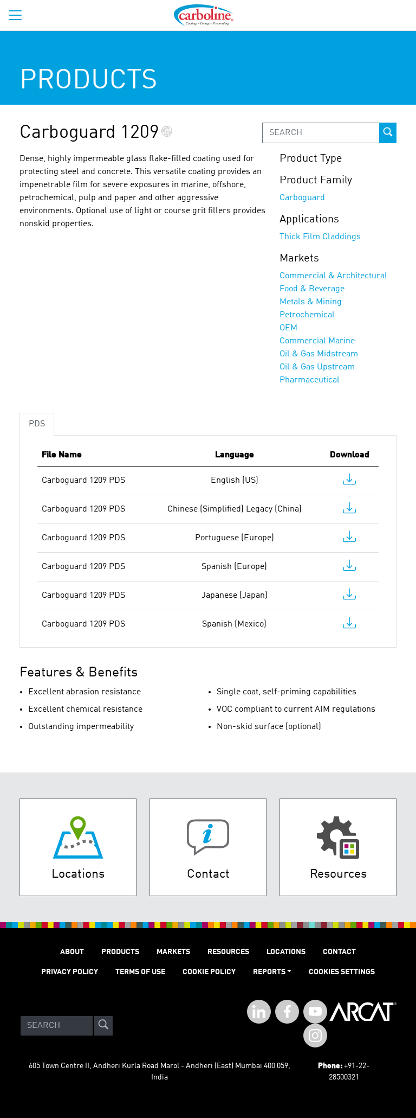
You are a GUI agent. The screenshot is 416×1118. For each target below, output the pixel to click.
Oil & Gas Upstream (317, 367)
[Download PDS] (349, 481)
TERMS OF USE (140, 972)
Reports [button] (269, 972)
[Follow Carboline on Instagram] (315, 1035)
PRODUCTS (120, 952)
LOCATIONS (286, 952)
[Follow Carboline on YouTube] (315, 1012)
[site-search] (103, 1026)
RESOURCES (228, 952)
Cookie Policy (209, 972)
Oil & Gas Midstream (319, 354)
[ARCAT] (362, 1026)
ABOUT (72, 952)
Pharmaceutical (310, 380)
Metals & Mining (311, 302)
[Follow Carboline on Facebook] (287, 1012)
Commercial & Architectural (333, 276)
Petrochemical (307, 315)
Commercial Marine (317, 341)
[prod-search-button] (387, 133)
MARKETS (173, 952)
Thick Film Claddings (320, 237)
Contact (339, 952)
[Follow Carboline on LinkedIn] (259, 1012)
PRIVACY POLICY (69, 972)
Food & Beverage (312, 289)
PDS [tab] (37, 424)
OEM (288, 328)
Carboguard (302, 198)
